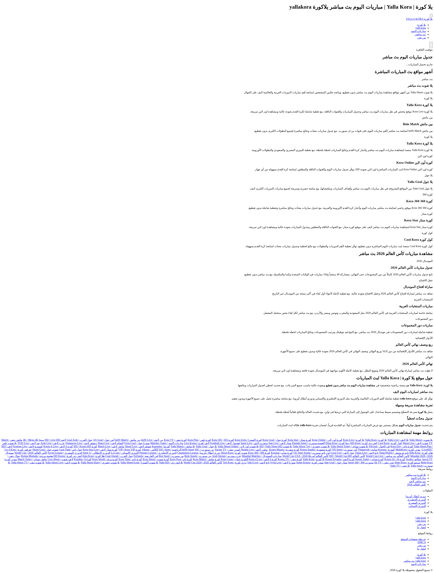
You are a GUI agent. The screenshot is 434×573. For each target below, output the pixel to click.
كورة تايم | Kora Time (130, 459)
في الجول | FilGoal (379, 446)
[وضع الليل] (431, 45)
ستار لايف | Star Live (280, 443)
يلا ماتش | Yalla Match (183, 446)
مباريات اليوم (418, 31)
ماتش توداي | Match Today (32, 459)
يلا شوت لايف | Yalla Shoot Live (62, 462)
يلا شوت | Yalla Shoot (421, 439)
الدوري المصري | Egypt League (65, 452)
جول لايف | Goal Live (342, 452)
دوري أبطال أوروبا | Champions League (198, 452)
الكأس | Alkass (150, 449)
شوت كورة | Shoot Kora (234, 452)
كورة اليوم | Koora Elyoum (340, 459)
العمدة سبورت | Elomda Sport (308, 443)
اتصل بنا (421, 527)
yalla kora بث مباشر (415, 560)
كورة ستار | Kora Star (299, 439)
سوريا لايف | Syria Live (282, 462)
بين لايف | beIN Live (152, 439)
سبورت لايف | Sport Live (254, 443)
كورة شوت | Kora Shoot (156, 459)
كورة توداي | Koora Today (369, 459)
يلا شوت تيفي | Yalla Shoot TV (28, 462)
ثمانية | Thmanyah (367, 449)
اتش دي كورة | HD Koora (67, 456)
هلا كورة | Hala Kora (93, 456)
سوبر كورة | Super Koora (310, 462)
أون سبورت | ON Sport (344, 449)
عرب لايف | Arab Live (52, 443)
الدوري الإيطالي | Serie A (96, 452)
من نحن (421, 37)
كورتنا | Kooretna (161, 446)
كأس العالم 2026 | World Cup (30, 452)
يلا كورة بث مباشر (416, 474)
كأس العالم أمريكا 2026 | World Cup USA (305, 456)
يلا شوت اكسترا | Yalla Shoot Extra (139, 462)
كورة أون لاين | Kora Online (327, 439)
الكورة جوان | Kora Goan (234, 459)
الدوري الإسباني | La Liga (125, 452)
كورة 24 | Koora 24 (394, 459)
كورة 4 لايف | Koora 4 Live (58, 446)
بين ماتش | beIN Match (127, 439)
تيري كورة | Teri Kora (234, 462)
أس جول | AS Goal (103, 439)
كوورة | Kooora (386, 449)
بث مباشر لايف (417, 481)
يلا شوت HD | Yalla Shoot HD (275, 446)
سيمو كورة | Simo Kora (407, 462)
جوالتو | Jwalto (413, 459)
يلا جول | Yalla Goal (206, 446)
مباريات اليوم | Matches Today (166, 443)
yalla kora (420, 27)
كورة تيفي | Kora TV (175, 439)
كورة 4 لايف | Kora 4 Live (263, 459)
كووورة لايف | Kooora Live (28, 446)
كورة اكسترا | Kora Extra (248, 439)
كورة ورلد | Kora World (105, 459)
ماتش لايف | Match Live (111, 446)
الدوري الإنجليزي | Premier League (158, 452)
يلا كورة (421, 24)
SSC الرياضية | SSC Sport (179, 449)
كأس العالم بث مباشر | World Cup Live (388, 456)
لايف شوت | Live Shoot (60, 459)
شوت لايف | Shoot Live (415, 443)
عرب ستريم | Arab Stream (226, 456)
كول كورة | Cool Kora (390, 443)
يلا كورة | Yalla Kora (376, 439)
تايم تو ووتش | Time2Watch (394, 452)
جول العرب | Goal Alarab (119, 456)
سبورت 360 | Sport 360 (360, 462)
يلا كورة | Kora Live (353, 439)
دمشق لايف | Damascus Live (81, 443)
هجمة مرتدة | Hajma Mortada (37, 456)
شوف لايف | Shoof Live (138, 446)
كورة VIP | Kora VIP (129, 449)
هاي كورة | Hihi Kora (421, 452)
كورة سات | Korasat (282, 452)
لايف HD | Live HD (55, 439)
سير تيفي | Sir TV (384, 462)
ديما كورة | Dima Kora (337, 443)
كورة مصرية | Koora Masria (284, 449)
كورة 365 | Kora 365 (223, 439)
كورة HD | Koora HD (85, 446)
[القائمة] (431, 15)
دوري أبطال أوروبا (416, 496)
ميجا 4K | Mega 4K (33, 439)
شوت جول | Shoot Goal (45, 449)
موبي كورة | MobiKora (408, 449)
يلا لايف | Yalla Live (398, 439)
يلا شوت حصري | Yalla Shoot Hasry (100, 462)
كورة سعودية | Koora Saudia (315, 449)
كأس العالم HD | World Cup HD (347, 456)
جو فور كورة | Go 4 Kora (18, 449)
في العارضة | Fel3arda (146, 456)
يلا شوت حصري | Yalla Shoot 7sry (311, 446)
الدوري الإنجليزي (416, 499)
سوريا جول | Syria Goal (137, 443)
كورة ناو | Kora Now (181, 459)
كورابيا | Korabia (83, 459)
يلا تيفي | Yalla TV (400, 465)
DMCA (422, 542)
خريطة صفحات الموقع (413, 539)
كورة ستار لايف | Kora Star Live (100, 449)
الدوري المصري (417, 502)
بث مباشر (420, 34)
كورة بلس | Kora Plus (199, 439)
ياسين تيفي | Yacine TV (228, 449)
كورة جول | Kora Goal (275, 439)
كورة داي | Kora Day (401, 446)
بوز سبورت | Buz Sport (171, 456)
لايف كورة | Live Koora (197, 443)
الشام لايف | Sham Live (110, 443)
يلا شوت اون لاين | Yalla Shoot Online (238, 446)
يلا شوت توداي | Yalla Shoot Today (349, 446)
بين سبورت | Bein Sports (197, 456)
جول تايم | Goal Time (70, 449)
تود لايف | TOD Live (28, 443)
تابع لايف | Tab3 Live (258, 462)
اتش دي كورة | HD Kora (363, 443)
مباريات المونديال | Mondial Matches (262, 456)
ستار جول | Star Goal (335, 462)
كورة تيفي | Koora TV (290, 459)
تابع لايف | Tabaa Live (366, 452)
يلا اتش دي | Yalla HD (171, 462)
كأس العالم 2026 (416, 484)
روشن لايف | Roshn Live (254, 449)
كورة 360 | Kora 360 (259, 452)
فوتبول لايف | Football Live (225, 443)
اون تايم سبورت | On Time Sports (311, 452)
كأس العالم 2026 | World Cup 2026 (203, 462)
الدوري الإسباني (417, 506)
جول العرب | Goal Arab (79, 439)
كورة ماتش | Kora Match (206, 459)
